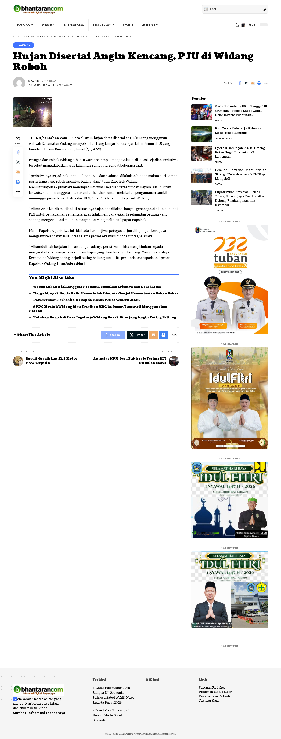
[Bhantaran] (38, 687)
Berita (218, 120)
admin (35, 80)
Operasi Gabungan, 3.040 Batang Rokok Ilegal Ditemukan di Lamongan (240, 152)
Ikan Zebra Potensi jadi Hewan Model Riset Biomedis (238, 131)
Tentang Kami (209, 701)
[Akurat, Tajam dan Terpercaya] (38, 9)
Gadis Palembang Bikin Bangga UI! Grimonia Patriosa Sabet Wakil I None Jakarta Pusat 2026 (241, 111)
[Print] (259, 83)
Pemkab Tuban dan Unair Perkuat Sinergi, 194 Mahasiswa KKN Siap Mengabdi (240, 174)
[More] (265, 83)
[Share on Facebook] (240, 83)
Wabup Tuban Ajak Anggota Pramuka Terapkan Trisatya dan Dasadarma (97, 287)
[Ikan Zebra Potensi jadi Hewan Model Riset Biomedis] (201, 134)
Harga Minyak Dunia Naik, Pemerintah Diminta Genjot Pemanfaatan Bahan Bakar (105, 293)
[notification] (243, 25)
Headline (23, 44)
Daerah (219, 184)
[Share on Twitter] (246, 83)
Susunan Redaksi (212, 688)
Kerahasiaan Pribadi (214, 696)
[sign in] (237, 25)
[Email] (252, 83)
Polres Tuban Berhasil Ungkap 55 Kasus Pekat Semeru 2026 (86, 300)
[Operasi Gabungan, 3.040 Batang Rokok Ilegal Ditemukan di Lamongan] (201, 153)
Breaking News (223, 138)
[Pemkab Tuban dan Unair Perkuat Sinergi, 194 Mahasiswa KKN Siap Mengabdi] (201, 175)
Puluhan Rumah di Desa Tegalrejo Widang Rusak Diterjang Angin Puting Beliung (104, 317)
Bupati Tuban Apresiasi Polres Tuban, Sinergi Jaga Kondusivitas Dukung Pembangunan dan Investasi (240, 198)
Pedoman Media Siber (215, 692)
